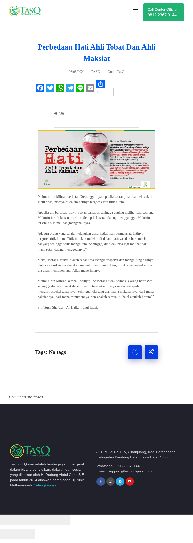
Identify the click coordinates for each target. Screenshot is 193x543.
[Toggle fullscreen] (44, 520)
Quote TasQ (116, 72)
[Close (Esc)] (9, 520)
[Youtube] (130, 481)
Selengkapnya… (47, 485)
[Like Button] (135, 352)
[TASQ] (29, 11)
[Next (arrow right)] (26, 534)
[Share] (26, 520)
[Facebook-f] (100, 481)
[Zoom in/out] (61, 520)
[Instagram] (110, 481)
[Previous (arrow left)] (9, 534)
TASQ (95, 72)
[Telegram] (120, 481)
